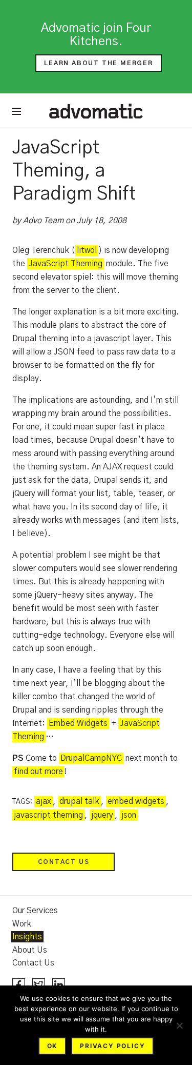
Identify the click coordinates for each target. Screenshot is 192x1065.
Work (21, 924)
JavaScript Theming (65, 264)
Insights (27, 937)
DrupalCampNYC (91, 758)
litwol (87, 250)
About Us (29, 950)
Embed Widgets (78, 723)
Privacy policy (112, 1046)
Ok (52, 1046)
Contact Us (64, 862)
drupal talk (79, 801)
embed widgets (136, 801)
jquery (102, 815)
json (128, 815)
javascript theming (48, 815)
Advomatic (96, 110)
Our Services (35, 910)
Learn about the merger (98, 63)
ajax (43, 801)
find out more (38, 771)
